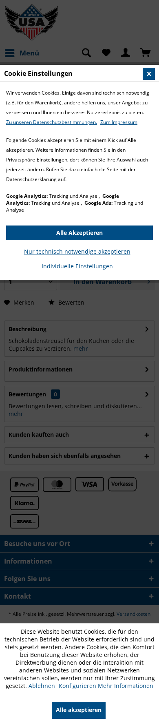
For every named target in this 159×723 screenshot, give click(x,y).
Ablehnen (43, 686)
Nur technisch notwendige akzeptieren (77, 251)
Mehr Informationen (125, 686)
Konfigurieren (78, 686)
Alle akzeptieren (79, 710)
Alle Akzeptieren (79, 233)
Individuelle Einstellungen (77, 266)
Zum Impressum (118, 122)
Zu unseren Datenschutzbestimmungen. (51, 122)
